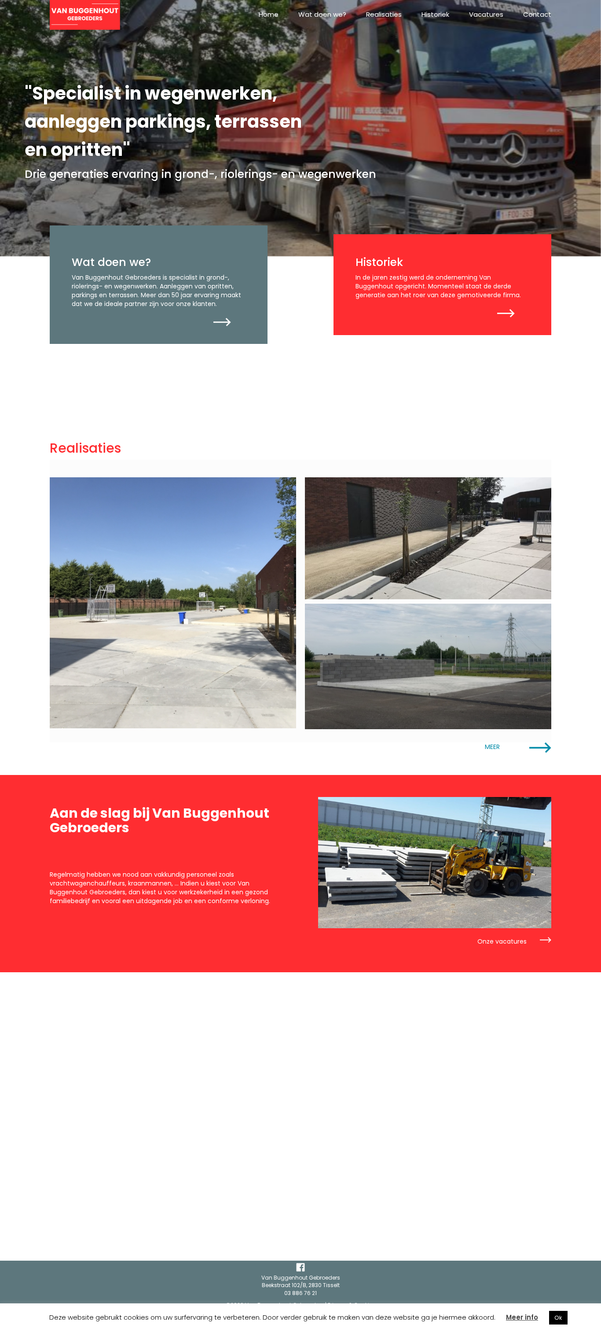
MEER (492, 746)
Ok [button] (558, 1318)
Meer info (522, 1317)
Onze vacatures (502, 941)
